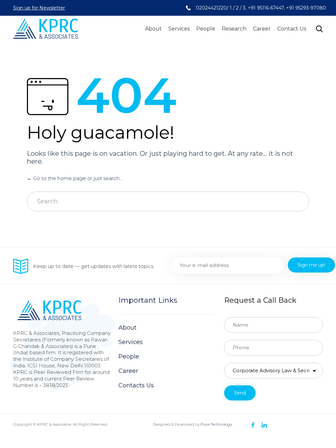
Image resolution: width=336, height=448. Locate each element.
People (205, 29)
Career (262, 29)
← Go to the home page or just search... (74, 178)
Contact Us (291, 29)
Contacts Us (136, 385)
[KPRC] (45, 29)
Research (234, 29)
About (153, 29)
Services (179, 29)
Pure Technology (216, 424)
